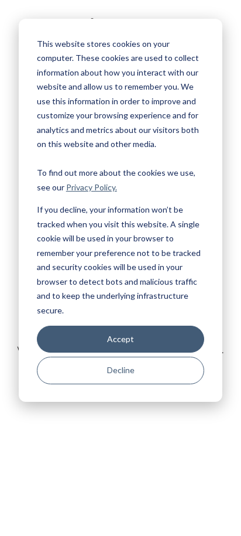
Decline (121, 370)
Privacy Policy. (91, 187)
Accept (120, 339)
